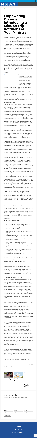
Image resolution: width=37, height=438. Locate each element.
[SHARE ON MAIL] (11, 366)
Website (25, 410)
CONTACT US (18, 426)
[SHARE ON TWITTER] (4, 366)
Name (5, 410)
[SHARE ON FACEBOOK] (6, 366)
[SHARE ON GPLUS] (8, 366)
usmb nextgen (24, 9)
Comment (6, 399)
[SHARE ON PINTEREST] (10, 366)
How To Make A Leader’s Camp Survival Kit (18, 379)
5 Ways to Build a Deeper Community (7, 379)
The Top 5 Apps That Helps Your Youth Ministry (28, 385)
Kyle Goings (9, 8)
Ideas (18, 9)
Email (15, 410)
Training (21, 9)
